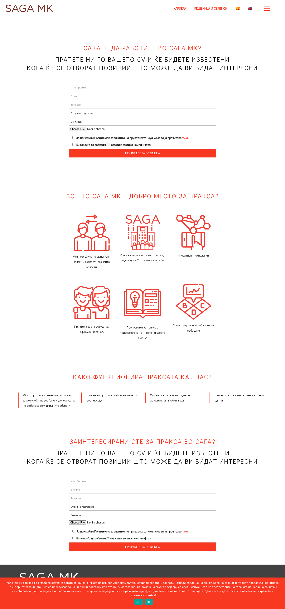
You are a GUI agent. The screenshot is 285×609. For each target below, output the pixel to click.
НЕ (149, 601)
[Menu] (267, 8)
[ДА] (280, 593)
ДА (138, 601)
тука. (185, 138)
